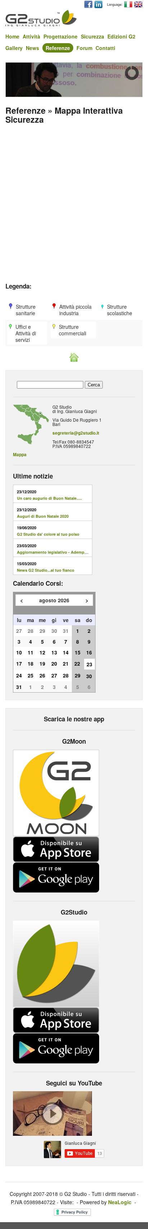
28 (30, 630)
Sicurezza (92, 36)
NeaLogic (119, 1202)
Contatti (105, 47)
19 (42, 663)
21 (66, 663)
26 (42, 675)
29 (42, 630)
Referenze (58, 47)
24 (19, 675)
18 (30, 663)
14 (66, 652)
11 (30, 652)
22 (77, 663)
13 (54, 652)
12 (42, 652)
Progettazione (60, 36)
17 (19, 663)
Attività (31, 36)
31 (66, 630)
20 (54, 663)
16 (89, 652)
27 (19, 630)
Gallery (14, 47)
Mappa (20, 455)
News (32, 47)
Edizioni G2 (121, 36)
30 (54, 630)
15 (77, 652)
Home (12, 36)
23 (89, 664)
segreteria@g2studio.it (75, 433)
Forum (84, 47)
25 (30, 675)
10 (19, 652)
